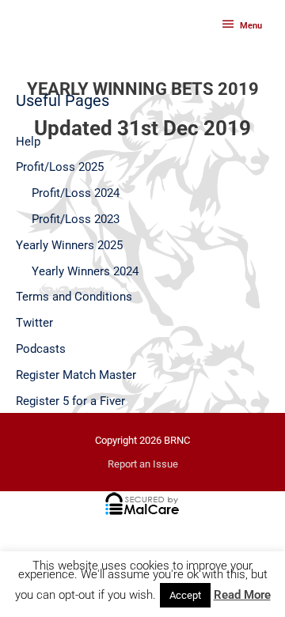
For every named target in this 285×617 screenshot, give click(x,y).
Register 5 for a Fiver (70, 401)
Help (28, 141)
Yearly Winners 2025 (69, 245)
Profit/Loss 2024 (76, 193)
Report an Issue (143, 464)
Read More (242, 595)
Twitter (34, 323)
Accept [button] (185, 595)
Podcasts (41, 349)
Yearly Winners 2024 (85, 271)
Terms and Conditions (74, 297)
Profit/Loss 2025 (60, 167)
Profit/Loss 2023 (76, 219)
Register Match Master (76, 375)
